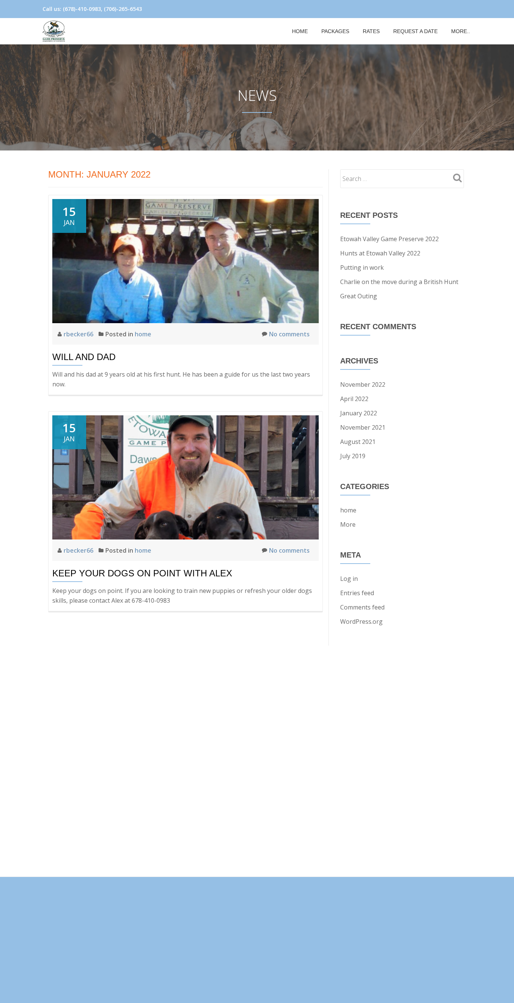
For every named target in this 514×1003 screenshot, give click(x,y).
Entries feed (357, 593)
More (348, 524)
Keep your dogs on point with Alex (142, 573)
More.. (460, 31)
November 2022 (362, 384)
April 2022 (354, 399)
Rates (371, 31)
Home (300, 31)
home (143, 334)
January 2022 (358, 413)
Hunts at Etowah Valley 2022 (380, 253)
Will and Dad (84, 357)
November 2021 (362, 427)
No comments (289, 334)
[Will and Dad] (185, 260)
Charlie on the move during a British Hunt (399, 282)
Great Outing (358, 296)
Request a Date (415, 31)
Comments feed (362, 607)
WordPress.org (361, 621)
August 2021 (358, 442)
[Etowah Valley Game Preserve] (55, 31)
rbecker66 (79, 334)
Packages (335, 31)
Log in (349, 578)
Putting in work (362, 267)
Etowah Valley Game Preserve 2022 (389, 239)
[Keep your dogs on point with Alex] (185, 477)
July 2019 (352, 456)
